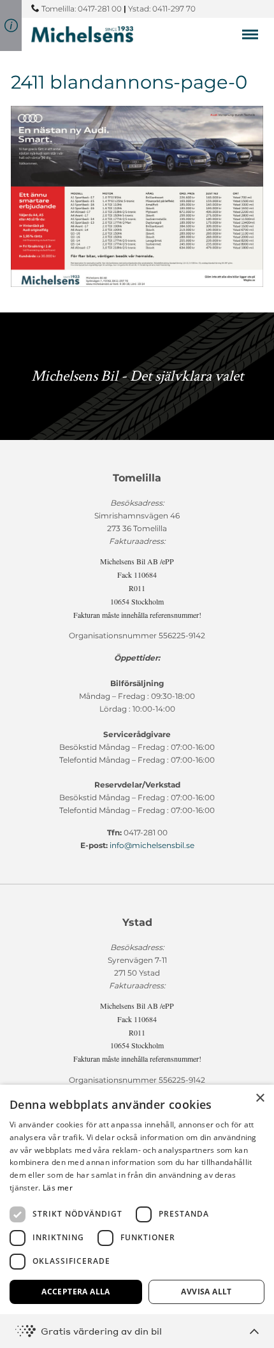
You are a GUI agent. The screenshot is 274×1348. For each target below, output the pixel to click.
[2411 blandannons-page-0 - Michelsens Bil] (82, 34)
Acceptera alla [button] (75, 1291)
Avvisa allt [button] (206, 1291)
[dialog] (137, 1216)
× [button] (259, 1098)
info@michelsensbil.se (152, 845)
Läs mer (58, 1187)
